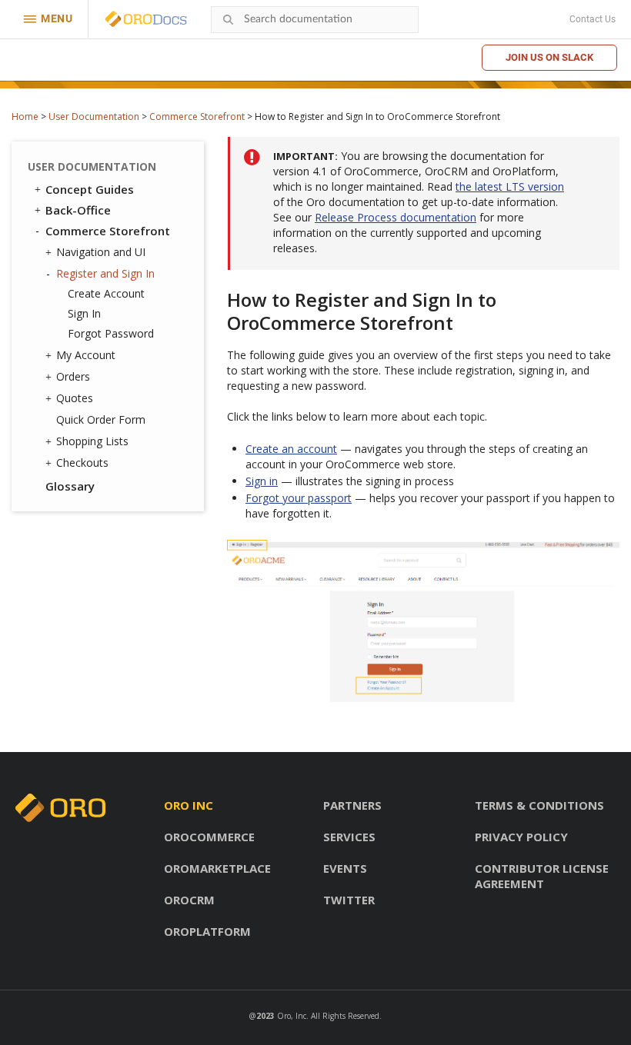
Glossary (70, 486)
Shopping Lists (92, 441)
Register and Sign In (105, 273)
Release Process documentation (395, 217)
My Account (85, 355)
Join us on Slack (549, 57)
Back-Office (78, 210)
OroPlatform (207, 931)
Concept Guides (89, 189)
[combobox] (315, 19)
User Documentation (93, 116)
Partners (352, 805)
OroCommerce (209, 836)
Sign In (84, 313)
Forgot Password (111, 333)
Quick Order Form (100, 419)
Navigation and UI (100, 252)
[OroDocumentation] (170, 20)
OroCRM (189, 899)
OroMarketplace (217, 868)
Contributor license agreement (542, 875)
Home (25, 116)
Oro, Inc (291, 1015)
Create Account (106, 293)
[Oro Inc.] (128, 19)
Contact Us (592, 19)
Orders (73, 376)
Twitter (349, 899)
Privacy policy (521, 836)
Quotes (74, 398)
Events (345, 868)
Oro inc (188, 805)
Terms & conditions (539, 805)
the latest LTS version (510, 186)
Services (349, 836)
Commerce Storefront (197, 116)
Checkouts (82, 462)
